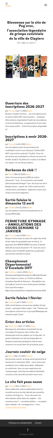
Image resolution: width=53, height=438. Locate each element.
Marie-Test (13, 326)
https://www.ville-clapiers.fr (26, 42)
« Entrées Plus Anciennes (15, 408)
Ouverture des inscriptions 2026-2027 (24, 105)
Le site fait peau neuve (23, 382)
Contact (38, 423)
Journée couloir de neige (25, 352)
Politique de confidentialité (20, 423)
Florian (11, 111)
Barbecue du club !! (21, 170)
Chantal (11, 208)
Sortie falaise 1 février (23, 298)
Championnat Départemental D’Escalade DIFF (18, 264)
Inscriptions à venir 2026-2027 (26, 138)
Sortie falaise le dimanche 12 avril (19, 201)
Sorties (30, 302)
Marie (10, 174)
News (30, 111)
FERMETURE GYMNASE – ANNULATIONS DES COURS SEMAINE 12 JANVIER (25, 226)
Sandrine (12, 272)
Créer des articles (20, 322)
